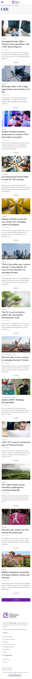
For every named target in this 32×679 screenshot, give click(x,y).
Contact (5, 662)
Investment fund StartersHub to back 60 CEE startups (15, 178)
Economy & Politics (7, 636)
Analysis (4, 129)
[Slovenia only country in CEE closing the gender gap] (16, 516)
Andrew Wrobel (5, 49)
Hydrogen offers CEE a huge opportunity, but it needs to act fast (16, 89)
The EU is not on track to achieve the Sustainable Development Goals (13, 315)
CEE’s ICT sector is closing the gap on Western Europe (16, 443)
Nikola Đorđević (5, 95)
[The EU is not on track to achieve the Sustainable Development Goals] (16, 299)
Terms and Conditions (7, 669)
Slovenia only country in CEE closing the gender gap (15, 531)
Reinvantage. (13, 623)
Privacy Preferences (14, 675)
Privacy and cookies (7, 667)
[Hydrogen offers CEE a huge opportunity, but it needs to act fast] (16, 73)
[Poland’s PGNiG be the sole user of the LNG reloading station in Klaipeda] (16, 206)
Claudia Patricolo (6, 140)
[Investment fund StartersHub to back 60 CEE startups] (16, 163)
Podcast (4, 39)
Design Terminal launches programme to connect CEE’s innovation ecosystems (15, 134)
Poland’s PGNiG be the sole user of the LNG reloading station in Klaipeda (14, 222)
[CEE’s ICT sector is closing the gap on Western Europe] (16, 429)
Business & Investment (8, 644)
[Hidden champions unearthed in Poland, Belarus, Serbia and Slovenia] (16, 559)
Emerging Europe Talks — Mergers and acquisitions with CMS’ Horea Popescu (15, 44)
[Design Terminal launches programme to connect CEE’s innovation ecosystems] (16, 118)
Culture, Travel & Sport (9, 355)
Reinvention (5, 642)
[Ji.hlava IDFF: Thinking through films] (16, 386)
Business (4, 84)
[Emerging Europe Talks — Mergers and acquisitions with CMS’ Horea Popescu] (16, 28)
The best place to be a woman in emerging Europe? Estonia (15, 358)
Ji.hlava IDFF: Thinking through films (13, 401)
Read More (16, 62)
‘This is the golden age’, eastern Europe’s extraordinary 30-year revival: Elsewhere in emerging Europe (16, 268)
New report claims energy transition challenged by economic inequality (13, 487)
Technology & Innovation (9, 639)
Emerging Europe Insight (7, 275)
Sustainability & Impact (8, 647)
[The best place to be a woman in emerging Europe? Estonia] (16, 344)
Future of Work (6, 649)
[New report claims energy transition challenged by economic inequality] (16, 471)
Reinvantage (13, 672)
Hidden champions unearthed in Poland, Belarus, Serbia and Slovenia (16, 575)
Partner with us (6, 659)
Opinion (5, 652)
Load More (16, 600)
